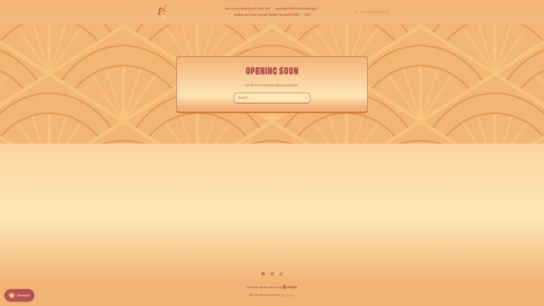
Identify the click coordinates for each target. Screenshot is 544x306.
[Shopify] (289, 287)
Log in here (288, 295)
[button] (372, 11)
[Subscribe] (305, 98)
